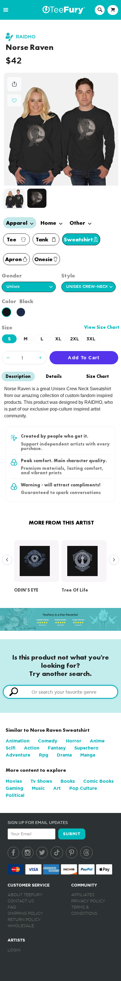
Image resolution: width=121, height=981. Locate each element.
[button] (14, 99)
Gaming (14, 788)
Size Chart (97, 376)
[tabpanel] (61, 129)
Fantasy (57, 748)
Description (18, 376)
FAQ (12, 907)
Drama (64, 755)
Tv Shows (41, 781)
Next (112, 560)
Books (67, 781)
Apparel (17, 222)
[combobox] (60, 692)
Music (38, 788)
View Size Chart (101, 327)
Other (78, 222)
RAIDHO (25, 36)
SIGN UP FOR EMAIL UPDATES (38, 822)
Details (54, 376)
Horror (73, 741)
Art (57, 788)
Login (14, 950)
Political (15, 795)
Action (31, 748)
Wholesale (21, 926)
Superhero (86, 748)
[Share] (14, 89)
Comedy (47, 741)
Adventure (18, 755)
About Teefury (25, 895)
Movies (14, 781)
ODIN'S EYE (26, 590)
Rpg (43, 755)
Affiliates (83, 895)
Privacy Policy (88, 901)
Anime (97, 741)
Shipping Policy (25, 914)
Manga (87, 755)
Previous (5, 560)
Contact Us (21, 901)
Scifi (10, 748)
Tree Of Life (75, 590)
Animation (18, 741)
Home (49, 222)
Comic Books (98, 781)
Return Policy (24, 920)
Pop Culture (83, 788)
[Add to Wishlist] (14, 101)
